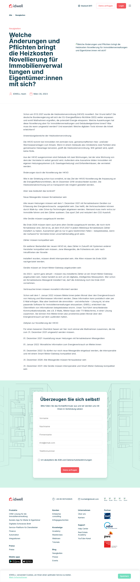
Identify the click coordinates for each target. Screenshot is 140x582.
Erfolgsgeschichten (60, 520)
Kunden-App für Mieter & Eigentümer (24, 520)
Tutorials (56, 542)
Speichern (124, 576)
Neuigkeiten (20, 15)
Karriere (81, 518)
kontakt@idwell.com (90, 499)
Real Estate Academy (83, 533)
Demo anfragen (106, 6)
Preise (11, 549)
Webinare (56, 538)
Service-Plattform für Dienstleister (23, 527)
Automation (14, 535)
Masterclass (57, 535)
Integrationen (14, 538)
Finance (12, 531)
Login (121, 6)
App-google (15, 561)
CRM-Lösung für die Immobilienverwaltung (18, 515)
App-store (27, 561)
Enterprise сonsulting (56, 515)
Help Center (83, 529)
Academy (56, 531)
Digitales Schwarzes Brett (20, 524)
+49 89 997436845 (64, 499)
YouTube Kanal (84, 538)
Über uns (82, 514)
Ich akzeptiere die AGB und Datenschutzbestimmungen (66, 460)
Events (55, 560)
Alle (10, 15)
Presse (55, 557)
